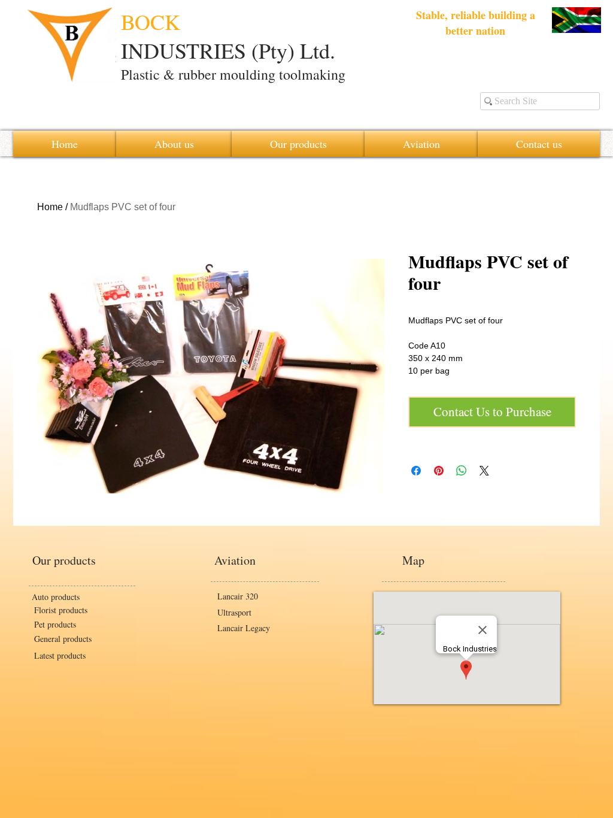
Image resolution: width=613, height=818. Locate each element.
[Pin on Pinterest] (439, 470)
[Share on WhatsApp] (461, 470)
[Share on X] (484, 470)
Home (50, 207)
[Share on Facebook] (416, 470)
